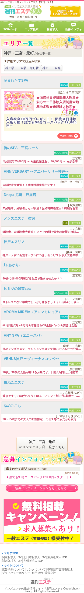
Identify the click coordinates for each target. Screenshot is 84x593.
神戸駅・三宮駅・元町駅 (22, 68)
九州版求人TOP (33, 560)
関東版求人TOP (12, 557)
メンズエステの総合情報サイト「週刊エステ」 (33, 588)
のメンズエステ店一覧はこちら (42, 444)
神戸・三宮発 (51, 68)
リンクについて (36, 569)
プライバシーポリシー (16, 573)
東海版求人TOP (57, 557)
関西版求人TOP (12, 560)
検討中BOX (65, 12)
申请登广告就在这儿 (60, 569)
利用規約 (37, 573)
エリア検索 (31, 29)
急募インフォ (73, 29)
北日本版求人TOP (34, 557)
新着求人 (52, 29)
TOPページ (11, 29)
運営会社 (50, 573)
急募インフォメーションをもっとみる (41, 488)
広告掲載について (13, 569)
